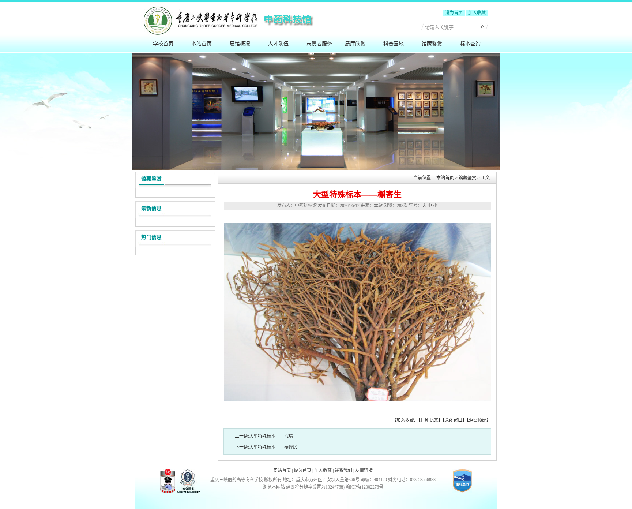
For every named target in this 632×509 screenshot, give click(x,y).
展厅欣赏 (355, 43)
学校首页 (163, 43)
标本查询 (470, 43)
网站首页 (282, 470)
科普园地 (393, 43)
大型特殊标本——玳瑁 (271, 436)
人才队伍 (278, 43)
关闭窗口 (453, 420)
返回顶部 (477, 420)
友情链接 (364, 470)
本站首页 (201, 43)
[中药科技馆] (316, 33)
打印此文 (429, 420)
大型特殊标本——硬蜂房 (273, 447)
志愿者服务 (319, 43)
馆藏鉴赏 (432, 43)
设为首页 (454, 12)
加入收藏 (477, 12)
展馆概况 (240, 43)
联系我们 (343, 470)
